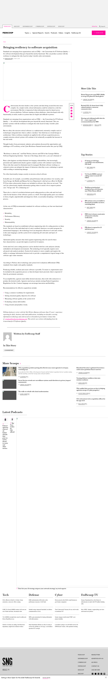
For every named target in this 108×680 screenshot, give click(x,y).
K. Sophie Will (87, 112)
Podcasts (54, 33)
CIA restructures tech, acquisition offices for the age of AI (90, 400)
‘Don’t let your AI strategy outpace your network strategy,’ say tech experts (42, 589)
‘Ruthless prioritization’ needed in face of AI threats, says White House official (94, 189)
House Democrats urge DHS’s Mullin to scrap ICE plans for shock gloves (93, 95)
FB (92, 673)
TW (95, 673)
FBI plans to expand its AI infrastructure (93, 228)
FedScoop (7, 26)
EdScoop (61, 26)
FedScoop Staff (9, 58)
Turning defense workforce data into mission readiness (88, 379)
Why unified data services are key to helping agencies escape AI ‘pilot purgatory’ (90, 389)
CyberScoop (40, 26)
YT (104, 673)
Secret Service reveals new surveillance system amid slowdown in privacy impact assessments (44, 381)
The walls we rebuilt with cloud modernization (33, 392)
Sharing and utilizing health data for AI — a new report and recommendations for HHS (93, 120)
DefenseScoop (27, 26)
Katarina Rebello (88, 125)
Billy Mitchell (82, 403)
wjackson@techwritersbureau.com (16, 319)
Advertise (94, 26)
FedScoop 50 (76, 33)
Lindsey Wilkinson (88, 99)
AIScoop (17, 26)
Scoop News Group (84, 393)
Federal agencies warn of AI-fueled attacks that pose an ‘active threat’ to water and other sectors (5, 437)
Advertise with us (97, 658)
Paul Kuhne (98, 125)
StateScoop (51, 26)
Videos (61, 33)
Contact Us (95, 666)
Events (47, 33)
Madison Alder (91, 194)
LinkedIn (98, 673)
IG (101, 673)
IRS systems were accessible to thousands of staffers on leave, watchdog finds (95, 202)
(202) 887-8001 (95, 670)
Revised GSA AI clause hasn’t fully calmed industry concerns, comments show (92, 107)
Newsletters (95, 654)
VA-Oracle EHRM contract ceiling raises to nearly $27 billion (93, 176)
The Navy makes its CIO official (12, 427)
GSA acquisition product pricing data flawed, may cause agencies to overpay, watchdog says (43, 369)
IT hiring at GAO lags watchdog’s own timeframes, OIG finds (94, 162)
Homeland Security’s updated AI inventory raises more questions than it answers (90, 369)
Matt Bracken (91, 167)
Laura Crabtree (24, 394)
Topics (27, 33)
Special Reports (38, 33)
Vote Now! (46, 677)
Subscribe (99, 33)
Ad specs (94, 662)
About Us (6, 669)
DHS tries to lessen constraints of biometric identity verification (95, 216)
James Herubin (82, 383)
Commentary (9, 350)
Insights (67, 33)
